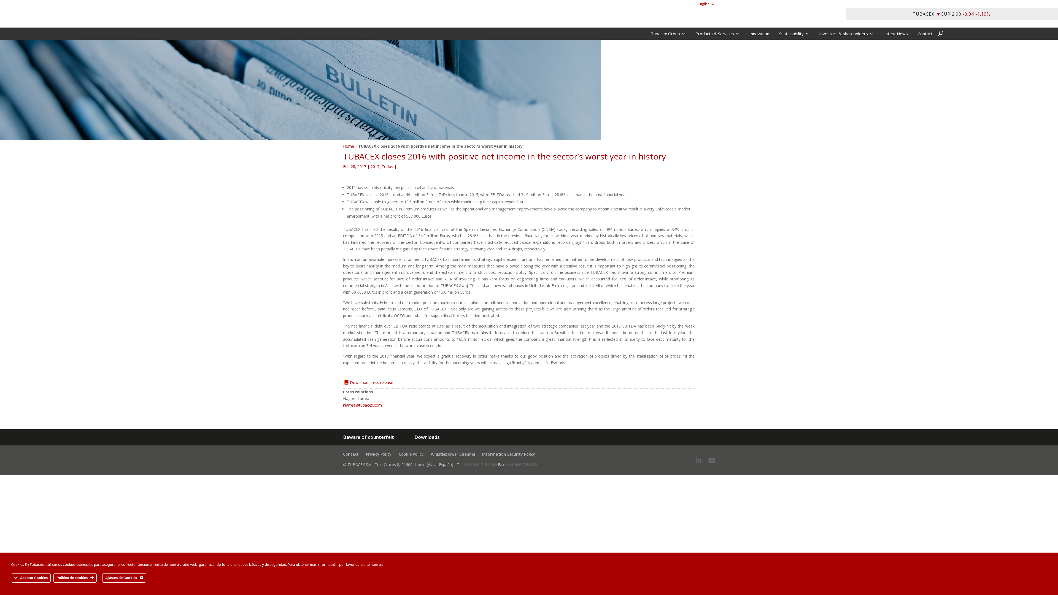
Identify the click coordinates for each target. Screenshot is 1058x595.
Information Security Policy (508, 454)
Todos (387, 166)
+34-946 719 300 (479, 464)
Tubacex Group (665, 34)
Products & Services (714, 34)
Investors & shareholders (843, 34)
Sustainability (791, 34)
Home (348, 146)
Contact (925, 34)
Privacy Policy (379, 454)
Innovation (759, 34)
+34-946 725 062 (521, 464)
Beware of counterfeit (368, 437)
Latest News (895, 34)
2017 (375, 166)
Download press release (371, 382)
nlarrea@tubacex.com (362, 405)
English (703, 4)
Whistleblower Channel (453, 454)
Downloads (427, 437)
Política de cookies (399, 565)
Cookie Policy (411, 454)
